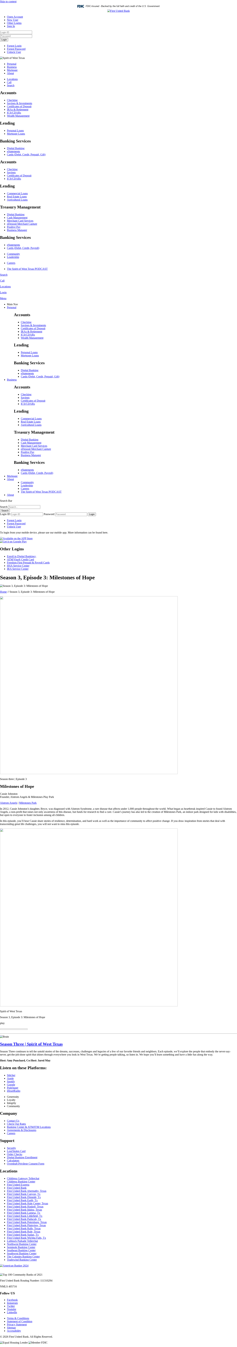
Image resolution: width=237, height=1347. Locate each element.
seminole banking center (21, 1247)
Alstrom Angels (8, 802)
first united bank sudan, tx (23, 1234)
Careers (11, 262)
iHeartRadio (13, 1090)
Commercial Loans (17, 193)
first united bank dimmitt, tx (24, 1197)
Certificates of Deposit (19, 106)
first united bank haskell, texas (25, 1206)
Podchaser (12, 1087)
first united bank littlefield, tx (24, 1215)
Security (11, 1148)
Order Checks (14, 1154)
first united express (18, 1184)
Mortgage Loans (16, 133)
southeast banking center (21, 1250)
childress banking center (21, 1181)
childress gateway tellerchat (23, 1178)
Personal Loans (15, 130)
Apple (10, 1078)
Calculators (13, 1160)
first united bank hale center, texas (27, 1203)
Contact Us (13, 1120)
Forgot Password (16, 48)
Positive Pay (13, 226)
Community (13, 253)
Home (3, 591)
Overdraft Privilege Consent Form (25, 1163)
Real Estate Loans (17, 196)
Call (9, 82)
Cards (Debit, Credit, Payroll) (23, 248)
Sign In (11, 26)
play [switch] (2, 1023)
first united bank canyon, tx (23, 1194)
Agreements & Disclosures (21, 1130)
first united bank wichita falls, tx (26, 1237)
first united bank (17, 1187)
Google (11, 1084)
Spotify (11, 1081)
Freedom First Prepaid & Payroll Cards (28, 562)
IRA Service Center (17, 568)
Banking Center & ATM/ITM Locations (29, 1127)
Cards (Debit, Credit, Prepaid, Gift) (26, 154)
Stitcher (11, 1075)
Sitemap (11, 1327)
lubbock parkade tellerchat (22, 1240)
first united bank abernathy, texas (26, 1190)
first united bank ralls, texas (24, 1228)
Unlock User (14, 52)
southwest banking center (21, 1253)
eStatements (13, 151)
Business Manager (17, 230)
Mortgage (12, 70)
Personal (11, 63)
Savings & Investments (19, 103)
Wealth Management (18, 115)
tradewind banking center (22, 1259)
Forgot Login (14, 45)
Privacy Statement (17, 1324)
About (10, 73)
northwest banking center (21, 1244)
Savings (11, 172)
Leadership (13, 257)
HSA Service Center (18, 565)
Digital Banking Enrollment (22, 1157)
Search (10, 85)
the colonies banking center (23, 1256)
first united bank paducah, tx (24, 1219)
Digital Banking (15, 148)
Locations (12, 79)
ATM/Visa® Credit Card (20, 559)
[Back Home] (118, 10)
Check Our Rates (16, 1123)
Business (12, 66)
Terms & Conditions (18, 1318)
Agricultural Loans (17, 199)
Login (4, 39)
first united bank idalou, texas (24, 1209)
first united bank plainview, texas (26, 1225)
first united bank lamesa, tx (23, 1212)
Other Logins (14, 23)
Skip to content (8, 1)
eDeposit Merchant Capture (22, 223)
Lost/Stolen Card (16, 1151)
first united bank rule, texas (23, 1231)
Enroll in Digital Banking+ (21, 556)
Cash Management (17, 217)
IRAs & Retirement (17, 109)
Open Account (15, 16)
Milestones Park (28, 802)
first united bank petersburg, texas (27, 1222)
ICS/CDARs (14, 112)
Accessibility (14, 1330)
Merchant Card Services (20, 220)
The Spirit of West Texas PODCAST (27, 268)
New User (12, 19)
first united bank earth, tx (22, 1200)
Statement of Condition (19, 1321)
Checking (12, 100)
